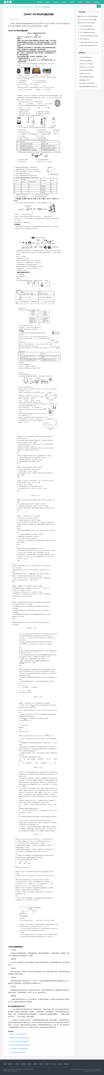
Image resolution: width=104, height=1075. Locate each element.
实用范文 (35, 1064)
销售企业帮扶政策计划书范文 (86, 76)
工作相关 (16, 1064)
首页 (8, 7)
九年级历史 (47, 2)
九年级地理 (39, 2)
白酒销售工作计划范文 (85, 73)
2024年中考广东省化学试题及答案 (19, 1038)
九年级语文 (88, 2)
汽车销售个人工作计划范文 (86, 63)
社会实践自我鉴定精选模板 (86, 70)
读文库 (5, 1064)
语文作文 (10, 1064)
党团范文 (41, 1064)
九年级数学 (72, 2)
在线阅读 (66, 1064)
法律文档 (29, 1064)
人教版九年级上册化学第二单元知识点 (89, 43)
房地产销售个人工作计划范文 (86, 67)
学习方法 (12, 7)
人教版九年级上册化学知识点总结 (88, 45)
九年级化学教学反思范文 (86, 26)
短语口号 (47, 1064)
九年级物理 (64, 2)
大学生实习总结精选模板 (85, 60)
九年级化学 (80, 2)
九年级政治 (55, 2)
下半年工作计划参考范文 (85, 57)
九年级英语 (96, 2)
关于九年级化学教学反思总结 (87, 29)
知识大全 (60, 1064)
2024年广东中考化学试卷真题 (18, 1034)
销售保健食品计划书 (84, 80)
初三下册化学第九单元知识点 (17, 1052)
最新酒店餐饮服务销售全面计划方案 (88, 86)
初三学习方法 (25, 7)
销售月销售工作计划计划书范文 (87, 83)
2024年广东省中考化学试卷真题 (18, 1041)
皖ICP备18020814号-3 (96, 1071)
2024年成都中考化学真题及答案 (18, 1048)
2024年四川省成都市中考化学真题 (19, 1045)
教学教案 (23, 1064)
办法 (10, 965)
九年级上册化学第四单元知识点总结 (89, 35)
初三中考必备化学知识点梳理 (87, 32)
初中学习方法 (18, 7)
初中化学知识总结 (84, 39)
